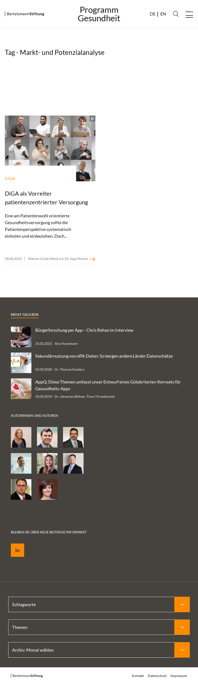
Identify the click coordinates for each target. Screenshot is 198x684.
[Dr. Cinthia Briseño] (47, 489)
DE (153, 13)
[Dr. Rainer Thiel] (73, 437)
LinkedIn (14, 544)
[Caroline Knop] (47, 463)
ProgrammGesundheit (99, 13)
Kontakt (138, 676)
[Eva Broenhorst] (21, 437)
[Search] (176, 14)
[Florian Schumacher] (47, 437)
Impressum (178, 676)
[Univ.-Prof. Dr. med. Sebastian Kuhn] (21, 463)
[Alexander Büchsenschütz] (21, 489)
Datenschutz (157, 676)
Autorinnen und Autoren (34, 415)
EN (163, 13)
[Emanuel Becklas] (73, 463)
